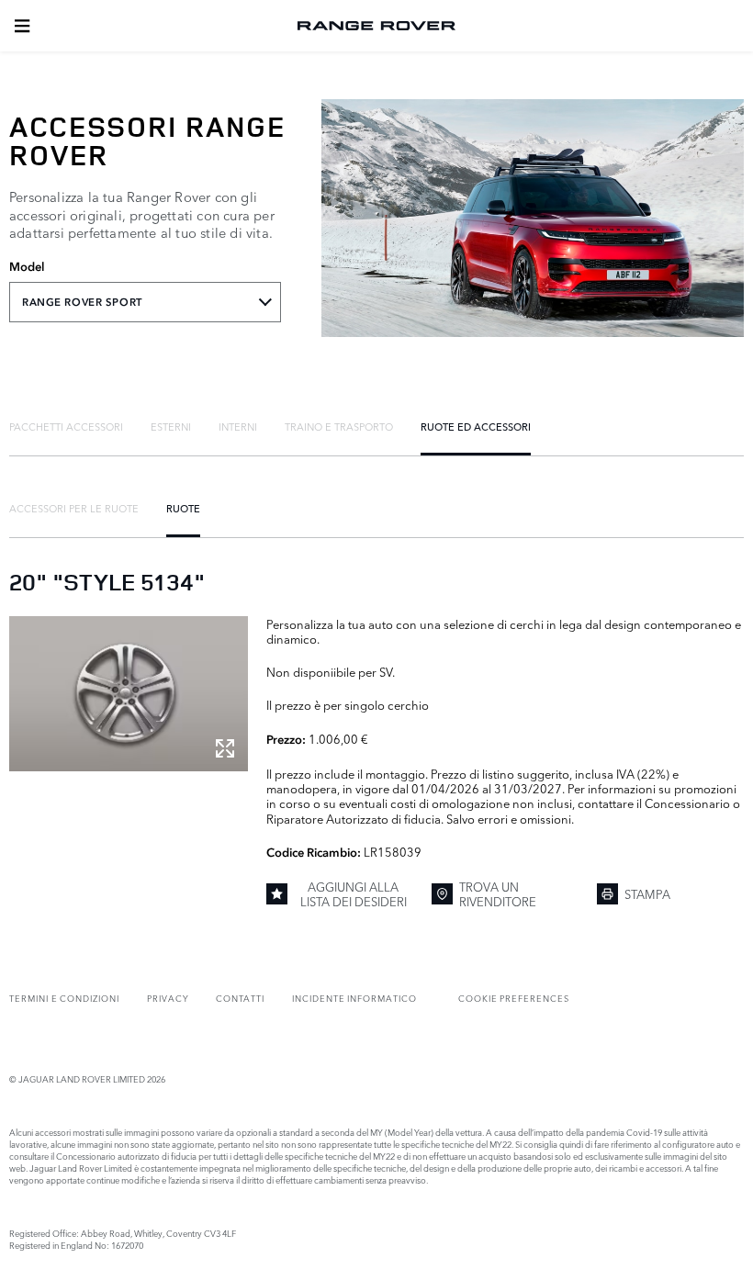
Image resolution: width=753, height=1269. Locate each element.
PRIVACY (168, 998)
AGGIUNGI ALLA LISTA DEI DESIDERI (353, 894)
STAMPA (647, 893)
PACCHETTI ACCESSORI (66, 426)
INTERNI (238, 426)
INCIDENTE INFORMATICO (354, 998)
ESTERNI (171, 426)
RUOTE (183, 507)
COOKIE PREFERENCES (513, 998)
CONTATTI (240, 998)
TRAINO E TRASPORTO (339, 426)
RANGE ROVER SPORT (82, 302)
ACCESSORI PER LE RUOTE (74, 507)
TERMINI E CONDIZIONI (64, 998)
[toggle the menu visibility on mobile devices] (22, 25)
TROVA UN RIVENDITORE (497, 894)
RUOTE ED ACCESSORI (476, 426)
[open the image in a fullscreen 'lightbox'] (128, 693)
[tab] (66, 426)
